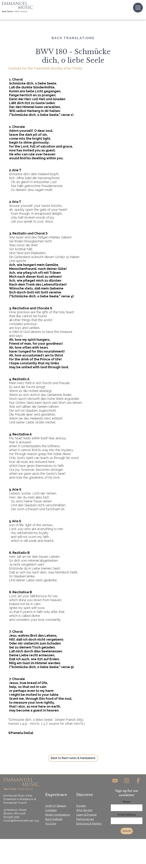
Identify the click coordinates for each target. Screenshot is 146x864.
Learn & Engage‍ (86, 814)
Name (127, 801)
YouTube (50, 823)
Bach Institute (53, 819)
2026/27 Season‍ (55, 805)
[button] (138, 7)
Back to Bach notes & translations (73, 758)
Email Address (127, 814)
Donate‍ (81, 805)
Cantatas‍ (51, 810)
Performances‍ (85, 819)
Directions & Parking (88, 823)
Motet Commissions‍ (57, 814)
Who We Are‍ (84, 810)
